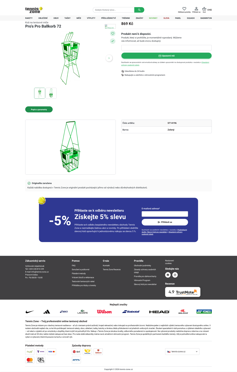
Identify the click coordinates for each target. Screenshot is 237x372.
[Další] (109, 58)
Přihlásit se (166, 222)
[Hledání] (139, 10)
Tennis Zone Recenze (112, 269)
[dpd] (76, 351)
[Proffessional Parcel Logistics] (76, 360)
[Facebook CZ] (168, 275)
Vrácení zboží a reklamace (83, 277)
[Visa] (51, 351)
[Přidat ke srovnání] (112, 41)
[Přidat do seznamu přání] (112, 33)
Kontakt (106, 265)
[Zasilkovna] (98, 351)
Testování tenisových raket (83, 281)
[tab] (39, 109)
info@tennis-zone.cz (40, 272)
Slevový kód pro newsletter (157, 232)
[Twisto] (40, 351)
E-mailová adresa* (151, 208)
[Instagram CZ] (175, 275)
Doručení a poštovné (80, 269)
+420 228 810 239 (43, 2)
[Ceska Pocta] (87, 351)
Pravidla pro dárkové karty (145, 276)
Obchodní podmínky (142, 265)
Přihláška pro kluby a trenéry (84, 285)
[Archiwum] (110, 26)
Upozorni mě (168, 55)
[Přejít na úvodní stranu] (34, 10)
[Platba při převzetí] (40, 360)
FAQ (73, 265)
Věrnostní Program (142, 280)
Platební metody (79, 273)
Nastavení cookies (168, 261)
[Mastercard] (29, 360)
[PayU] (29, 351)
